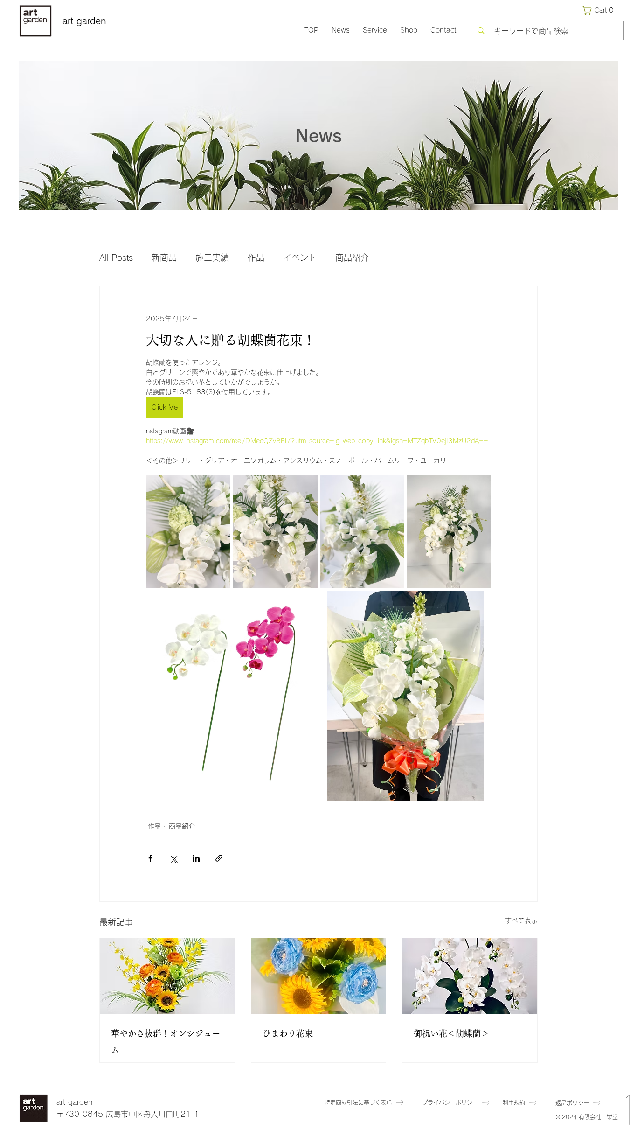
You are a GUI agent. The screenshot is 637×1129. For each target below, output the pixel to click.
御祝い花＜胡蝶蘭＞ (451, 1033)
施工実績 (212, 257)
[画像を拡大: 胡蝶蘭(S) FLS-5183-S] (312, 602)
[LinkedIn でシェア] (196, 858)
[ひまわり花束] (318, 976)
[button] (599, 10)
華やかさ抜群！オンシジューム (165, 1041)
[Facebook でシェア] (150, 858)
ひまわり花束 (288, 1033)
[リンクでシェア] (219, 858)
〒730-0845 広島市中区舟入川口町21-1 (127, 1114)
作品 (256, 257)
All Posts (116, 257)
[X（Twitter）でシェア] (173, 858)
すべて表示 (521, 920)
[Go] (628, 1081)
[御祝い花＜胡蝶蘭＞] (469, 976)
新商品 (164, 257)
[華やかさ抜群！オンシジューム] (167, 976)
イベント (300, 257)
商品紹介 (352, 257)
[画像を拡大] (188, 531)
